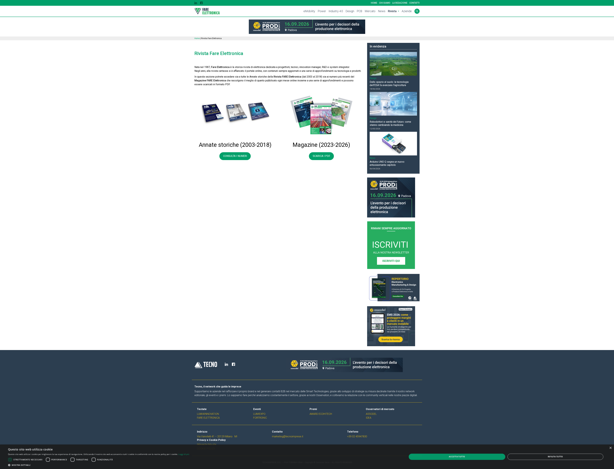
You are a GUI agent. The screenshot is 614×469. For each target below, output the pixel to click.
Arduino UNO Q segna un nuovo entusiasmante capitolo (387, 163)
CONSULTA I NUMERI (235, 156)
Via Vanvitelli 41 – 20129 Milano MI (217, 436)
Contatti (414, 3)
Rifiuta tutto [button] (555, 456)
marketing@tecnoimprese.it (287, 436)
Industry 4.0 (336, 11)
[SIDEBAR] (393, 326)
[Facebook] (201, 3)
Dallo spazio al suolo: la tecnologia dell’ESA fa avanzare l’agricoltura (389, 83)
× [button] (610, 448)
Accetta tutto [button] (457, 456)
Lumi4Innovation (208, 413)
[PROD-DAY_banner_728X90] (307, 27)
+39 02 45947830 (357, 436)
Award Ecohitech (321, 413)
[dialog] (307, 457)
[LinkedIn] (195, 3)
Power (322, 11)
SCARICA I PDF (321, 156)
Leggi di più (183, 454)
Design (350, 11)
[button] (98, 465)
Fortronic (260, 417)
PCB (359, 11)
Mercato (370, 11)
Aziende (407, 11)
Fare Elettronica (208, 417)
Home (374, 3)
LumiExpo (259, 413)
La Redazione (399, 3)
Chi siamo (384, 3)
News (381, 11)
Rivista (392, 11)
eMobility (309, 11)
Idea (368, 417)
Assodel (371, 413)
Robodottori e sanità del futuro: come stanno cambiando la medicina (390, 123)
